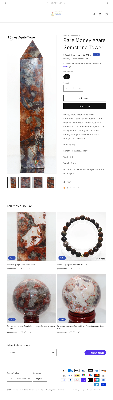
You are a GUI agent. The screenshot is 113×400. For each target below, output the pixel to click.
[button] (6, 14)
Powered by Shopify (36, 390)
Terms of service (64, 390)
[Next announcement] (108, 3)
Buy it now (85, 106)
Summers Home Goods (21, 390)
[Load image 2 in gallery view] (25, 182)
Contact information (94, 390)
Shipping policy (78, 390)
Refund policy (51, 390)
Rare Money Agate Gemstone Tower (21, 265)
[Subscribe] (53, 352)
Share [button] (69, 182)
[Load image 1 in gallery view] (13, 182)
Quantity (66, 83)
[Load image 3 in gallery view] (37, 182)
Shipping (66, 59)
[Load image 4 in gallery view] (50, 182)
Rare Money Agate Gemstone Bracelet (72, 265)
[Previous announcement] (5, 3)
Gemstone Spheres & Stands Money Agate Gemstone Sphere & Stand (31, 327)
